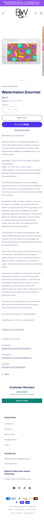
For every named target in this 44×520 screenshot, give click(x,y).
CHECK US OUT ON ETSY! (13, 329)
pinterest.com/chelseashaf (13, 367)
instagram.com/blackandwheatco (17, 358)
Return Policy (10, 434)
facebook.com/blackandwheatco (16, 348)
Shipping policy (30, 513)
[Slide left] (16, 80)
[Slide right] (27, 80)
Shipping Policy (11, 440)
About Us (8, 429)
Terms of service (17, 513)
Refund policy (20, 509)
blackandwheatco (21, 506)
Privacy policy (31, 509)
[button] (3, 13)
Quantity (5, 104)
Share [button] (7, 374)
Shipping (4, 100)
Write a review (22, 401)
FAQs (7, 445)
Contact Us (9, 424)
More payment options (22, 130)
